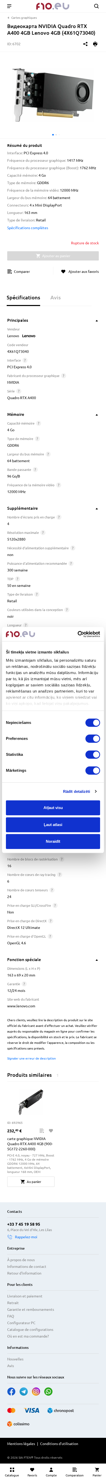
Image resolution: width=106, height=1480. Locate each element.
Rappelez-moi (26, 1237)
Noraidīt (53, 841)
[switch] (92, 738)
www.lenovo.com (21, 1006)
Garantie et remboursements (30, 1309)
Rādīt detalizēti (76, 791)
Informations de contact (26, 1266)
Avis (10, 1366)
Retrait (13, 1303)
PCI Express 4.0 (19, 367)
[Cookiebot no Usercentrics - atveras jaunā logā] (77, 634)
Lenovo (13, 336)
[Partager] (85, 44)
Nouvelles (15, 1359)
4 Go (10, 430)
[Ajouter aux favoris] (51, 1130)
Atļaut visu (53, 807)
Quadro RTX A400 (21, 398)
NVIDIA (13, 382)
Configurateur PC (21, 1323)
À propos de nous (21, 1260)
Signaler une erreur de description (31, 1058)
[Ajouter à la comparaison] (41, 1130)
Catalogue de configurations (30, 1329)
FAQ (10, 1316)
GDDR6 (13, 445)
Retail (12, 601)
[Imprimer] (95, 44)
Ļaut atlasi (53, 824)
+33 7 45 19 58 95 (23, 1224)
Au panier (34, 1181)
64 (9, 461)
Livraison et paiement (24, 1296)
